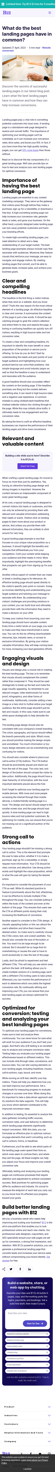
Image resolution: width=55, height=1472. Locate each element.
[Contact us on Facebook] (30, 1453)
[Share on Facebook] (20, 1269)
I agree (27, 1469)
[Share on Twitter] (11, 1269)
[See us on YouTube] (40, 1453)
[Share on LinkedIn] (29, 1269)
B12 (44, 1222)
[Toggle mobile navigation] (49, 12)
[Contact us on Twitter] (21, 1453)
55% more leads (30, 150)
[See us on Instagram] (49, 1453)
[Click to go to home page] (15, 12)
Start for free (28, 466)
